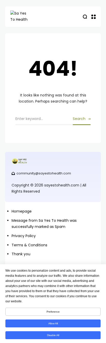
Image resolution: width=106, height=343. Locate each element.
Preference (53, 311)
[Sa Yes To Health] (36, 16)
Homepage (22, 211)
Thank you (21, 254)
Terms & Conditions (29, 245)
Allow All (53, 323)
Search (79, 118)
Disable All (53, 335)
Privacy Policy (24, 235)
